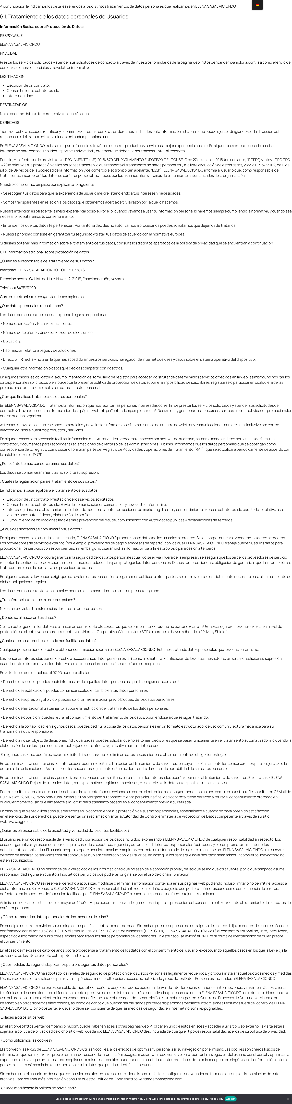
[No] (287, 1099)
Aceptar (230, 1098)
